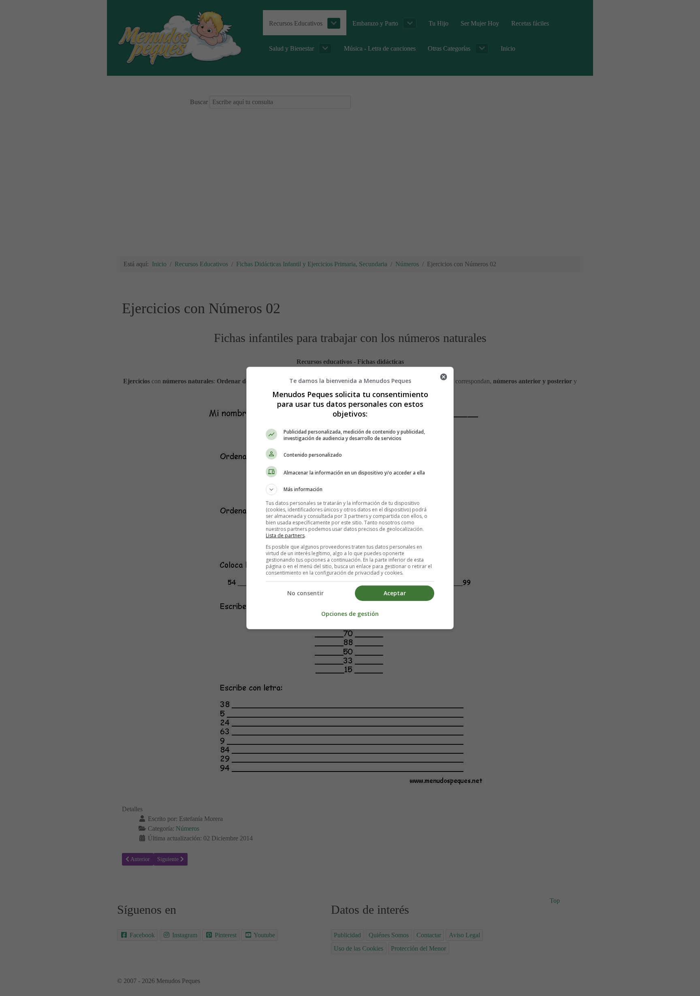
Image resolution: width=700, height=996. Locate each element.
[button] (350, 489)
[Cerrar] (443, 377)
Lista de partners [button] (285, 535)
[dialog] (350, 498)
